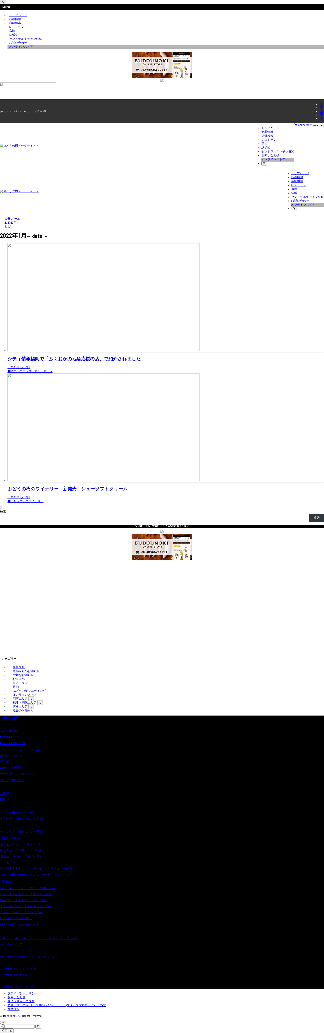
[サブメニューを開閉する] (31, 698)
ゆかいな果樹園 (10, 767)
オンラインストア (21, 46)
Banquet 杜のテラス (13, 743)
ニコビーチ (8, 862)
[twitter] (321, 107)
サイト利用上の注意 (21, 1001)
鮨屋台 (4, 799)
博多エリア (9, 881)
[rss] (321, 118)
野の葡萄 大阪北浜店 (14, 975)
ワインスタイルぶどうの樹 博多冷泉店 (26, 894)
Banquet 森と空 (10, 736)
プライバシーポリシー (23, 993)
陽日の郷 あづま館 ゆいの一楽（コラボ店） (29, 957)
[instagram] (321, 111)
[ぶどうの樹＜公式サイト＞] (19, 145)
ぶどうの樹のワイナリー (16, 812)
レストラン (16, 26)
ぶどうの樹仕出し (12, 780)
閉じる (8, 1030)
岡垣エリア (9, 717)
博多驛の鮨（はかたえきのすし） (22, 924)
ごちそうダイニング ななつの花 (21, 912)
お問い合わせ (17, 997)
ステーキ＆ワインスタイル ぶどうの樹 (26, 906)
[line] (321, 114)
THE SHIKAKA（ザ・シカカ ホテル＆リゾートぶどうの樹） (40, 938)
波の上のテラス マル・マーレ (21, 844)
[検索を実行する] (38, 1027)
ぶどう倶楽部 (9, 730)
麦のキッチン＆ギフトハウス (20, 749)
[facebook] (321, 104)
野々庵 (4, 761)
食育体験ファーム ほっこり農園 (21, 818)
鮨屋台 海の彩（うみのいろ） (21, 856)
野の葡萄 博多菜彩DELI (16, 918)
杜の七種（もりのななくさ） (19, 773)
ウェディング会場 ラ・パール (21, 850)
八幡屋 (4, 793)
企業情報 (14, 1009)
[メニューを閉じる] (2, 2)
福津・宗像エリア (14, 837)
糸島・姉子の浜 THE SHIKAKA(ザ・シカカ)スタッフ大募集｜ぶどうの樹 (57, 1005)
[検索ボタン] (264, 163)
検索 (3, 511)
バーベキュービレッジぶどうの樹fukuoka (27, 888)
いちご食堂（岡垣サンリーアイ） (22, 831)
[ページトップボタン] (2, 1023)
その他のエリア (12, 944)
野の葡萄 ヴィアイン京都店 (18, 969)
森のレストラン (10, 755)
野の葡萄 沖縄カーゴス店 (17, 987)
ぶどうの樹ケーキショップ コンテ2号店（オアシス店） (37, 874)
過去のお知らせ (23, 710)
